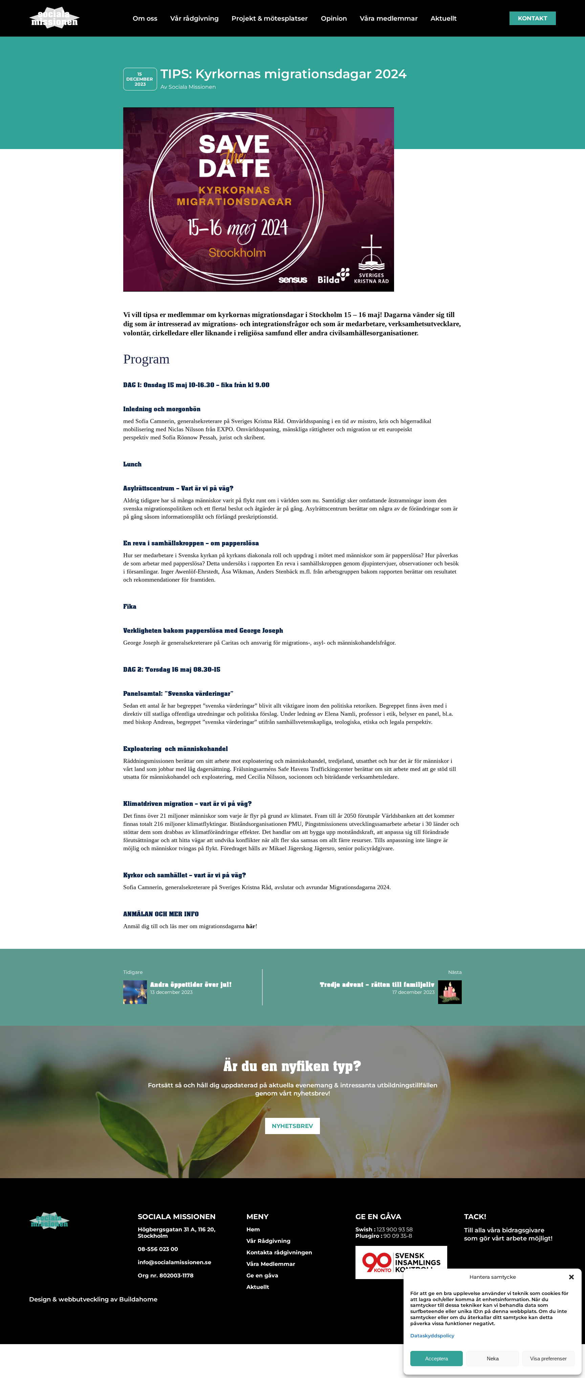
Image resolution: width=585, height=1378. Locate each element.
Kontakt (532, 18)
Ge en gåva (262, 1275)
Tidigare (133, 972)
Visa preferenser (548, 1358)
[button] (571, 1277)
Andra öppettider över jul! (191, 984)
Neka (493, 1358)
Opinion (334, 18)
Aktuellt (444, 18)
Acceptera (436, 1358)
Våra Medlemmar (270, 1264)
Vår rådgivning (194, 18)
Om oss (145, 18)
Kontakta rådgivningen (279, 1252)
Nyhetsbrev (292, 1126)
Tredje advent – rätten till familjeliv (377, 984)
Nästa (455, 972)
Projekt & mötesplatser (270, 18)
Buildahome (138, 1299)
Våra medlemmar (389, 18)
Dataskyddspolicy (432, 1335)
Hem (253, 1229)
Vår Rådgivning (268, 1241)
